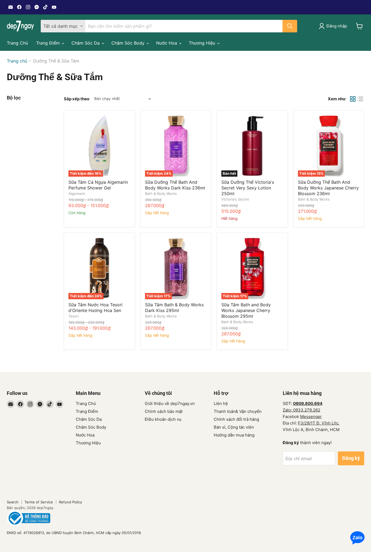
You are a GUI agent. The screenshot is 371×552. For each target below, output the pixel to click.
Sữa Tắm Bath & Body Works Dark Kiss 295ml (174, 307)
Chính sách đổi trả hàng (236, 419)
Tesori (73, 316)
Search (12, 502)
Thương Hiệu (202, 43)
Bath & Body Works (161, 193)
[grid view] (353, 99)
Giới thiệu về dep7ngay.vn (170, 403)
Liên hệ (221, 403)
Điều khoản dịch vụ (163, 419)
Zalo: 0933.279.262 (301, 410)
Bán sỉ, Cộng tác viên (234, 427)
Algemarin (76, 193)
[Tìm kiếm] (289, 26)
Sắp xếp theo (76, 98)
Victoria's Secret (235, 199)
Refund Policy (70, 502)
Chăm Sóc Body (128, 43)
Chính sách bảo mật (164, 411)
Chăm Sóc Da (86, 43)
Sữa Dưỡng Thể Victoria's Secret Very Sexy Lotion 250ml (247, 187)
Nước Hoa (167, 43)
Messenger (311, 416)
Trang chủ (17, 60)
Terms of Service (38, 502)
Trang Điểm (48, 43)
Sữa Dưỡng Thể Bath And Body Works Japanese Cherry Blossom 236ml (328, 187)
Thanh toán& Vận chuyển (238, 411)
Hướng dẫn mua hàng (234, 435)
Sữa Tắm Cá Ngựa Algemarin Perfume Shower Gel (98, 185)
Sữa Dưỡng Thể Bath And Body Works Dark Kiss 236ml (175, 185)
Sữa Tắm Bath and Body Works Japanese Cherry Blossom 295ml (246, 310)
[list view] (360, 99)
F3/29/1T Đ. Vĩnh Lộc (318, 423)
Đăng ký (351, 458)
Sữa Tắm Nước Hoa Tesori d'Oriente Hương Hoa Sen (95, 307)
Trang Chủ (17, 43)
